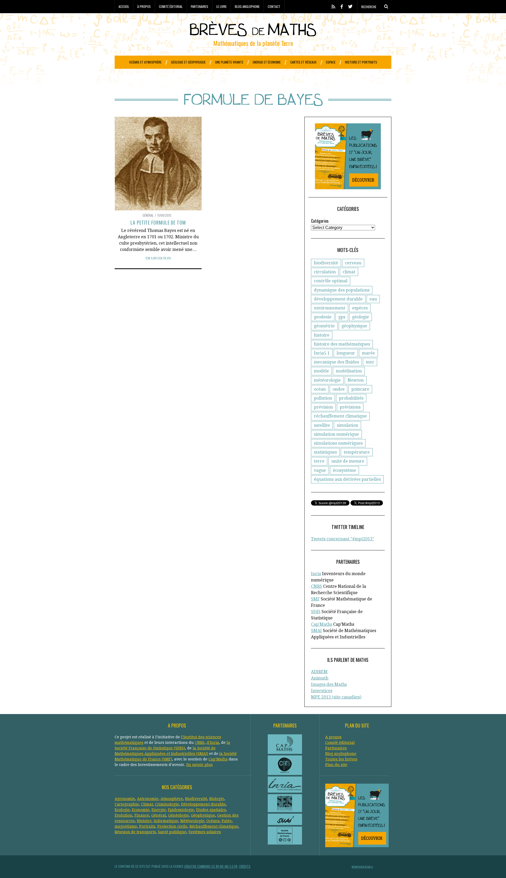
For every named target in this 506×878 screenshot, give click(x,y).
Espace (330, 62)
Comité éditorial (171, 6)
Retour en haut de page (361, 866)
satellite (322, 425)
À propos (144, 6)
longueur (346, 353)
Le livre (221, 6)
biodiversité (326, 262)
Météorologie (192, 821)
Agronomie (125, 799)
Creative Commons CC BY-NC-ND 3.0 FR (210, 866)
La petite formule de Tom (158, 222)
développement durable (338, 299)
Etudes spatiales (211, 810)
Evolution (123, 815)
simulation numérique (336, 434)
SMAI (316, 630)
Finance (141, 815)
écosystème (344, 470)
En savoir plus (158, 258)
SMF (315, 598)
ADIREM (319, 671)
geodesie (323, 316)
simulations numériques (338, 443)
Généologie (178, 815)
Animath (319, 678)
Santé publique (172, 832)
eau (373, 299)
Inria (316, 573)
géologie (360, 316)
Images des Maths (329, 684)
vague (320, 470)
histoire (321, 335)
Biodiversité (196, 799)
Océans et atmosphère (145, 62)
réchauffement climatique (340, 416)
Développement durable (203, 804)
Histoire (144, 821)
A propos (333, 737)
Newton (356, 380)
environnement (329, 308)
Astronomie (147, 799)
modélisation (349, 370)
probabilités (351, 398)
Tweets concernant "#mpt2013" (342, 538)
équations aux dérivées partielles (347, 479)
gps (341, 316)
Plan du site (336, 765)
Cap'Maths (321, 624)
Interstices (321, 690)
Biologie (216, 799)
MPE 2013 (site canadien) (336, 697)
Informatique (166, 821)
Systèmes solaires (204, 832)
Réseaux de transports (135, 832)
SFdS (315, 611)
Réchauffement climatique (213, 826)
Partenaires (199, 6)
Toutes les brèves (341, 759)
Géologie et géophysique (188, 62)
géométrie (324, 325)
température (357, 452)
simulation (347, 425)
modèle (321, 370)
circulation (325, 271)
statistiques (325, 452)
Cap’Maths (218, 759)
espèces (360, 308)
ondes (338, 389)
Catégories (320, 221)
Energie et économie (267, 62)
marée (368, 353)
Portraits (147, 826)
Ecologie (122, 810)
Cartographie (127, 804)
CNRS (316, 586)
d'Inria (213, 742)
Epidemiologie (181, 810)
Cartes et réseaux (303, 62)
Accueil (124, 6)
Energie (159, 810)
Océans (213, 821)
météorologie (327, 380)
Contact (274, 6)
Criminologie (167, 804)
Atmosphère (171, 799)
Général (148, 215)
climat (349, 271)
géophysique (354, 325)
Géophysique (203, 815)
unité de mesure (347, 461)
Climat (147, 804)
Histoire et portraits (361, 62)
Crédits (244, 866)
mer (370, 362)
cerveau (353, 262)
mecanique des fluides (336, 362)
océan (320, 389)
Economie (140, 810)
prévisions (350, 407)
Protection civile (172, 826)
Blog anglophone (247, 6)
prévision (323, 407)
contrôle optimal (330, 280)
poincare (360, 389)
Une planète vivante (229, 62)
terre (319, 461)
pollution (323, 398)
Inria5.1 (322, 353)
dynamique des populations (341, 290)
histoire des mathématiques (342, 344)
